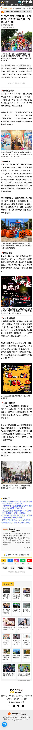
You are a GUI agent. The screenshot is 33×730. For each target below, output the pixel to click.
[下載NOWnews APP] (23, 1)
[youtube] (23, 706)
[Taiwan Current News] (19, 1)
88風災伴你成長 (20, 8)
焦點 (2, 5)
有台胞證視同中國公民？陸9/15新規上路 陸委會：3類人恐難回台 (26, 656)
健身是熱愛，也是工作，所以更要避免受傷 (8, 674)
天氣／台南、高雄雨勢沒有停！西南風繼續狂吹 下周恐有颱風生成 (26, 610)
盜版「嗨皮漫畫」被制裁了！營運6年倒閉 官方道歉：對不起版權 (6, 596)
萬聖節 (5, 568)
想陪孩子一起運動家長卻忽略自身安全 (24, 674)
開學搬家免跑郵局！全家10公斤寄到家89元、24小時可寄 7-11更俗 (16, 610)
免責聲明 (11, 695)
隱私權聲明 (19, 695)
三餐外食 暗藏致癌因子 (24, 628)
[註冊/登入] (30, 1)
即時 (7, 5)
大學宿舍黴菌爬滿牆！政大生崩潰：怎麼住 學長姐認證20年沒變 (16, 596)
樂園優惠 (20, 568)
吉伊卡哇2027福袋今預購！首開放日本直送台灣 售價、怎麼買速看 (9, 628)
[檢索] (26, 1)
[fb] (9, 706)
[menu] (31, 4)
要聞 (11, 5)
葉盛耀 (6, 25)
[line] (18, 706)
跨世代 (31, 8)
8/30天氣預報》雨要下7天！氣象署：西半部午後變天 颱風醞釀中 (16, 642)
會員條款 (9, 699)
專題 (16, 5)
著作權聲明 (28, 695)
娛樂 (21, 5)
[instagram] (14, 706)
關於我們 (16, 699)
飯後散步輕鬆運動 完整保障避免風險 (6, 657)
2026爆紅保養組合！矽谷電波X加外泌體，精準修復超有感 (26, 642)
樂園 (12, 568)
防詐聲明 (4, 695)
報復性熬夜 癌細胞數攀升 (26, 596)
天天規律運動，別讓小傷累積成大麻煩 (6, 611)
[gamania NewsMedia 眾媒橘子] (16, 713)
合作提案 (24, 699)
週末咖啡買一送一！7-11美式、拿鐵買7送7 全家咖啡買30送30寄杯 (6, 642)
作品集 (26, 547)
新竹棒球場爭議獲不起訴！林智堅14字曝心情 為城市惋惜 (16, 656)
